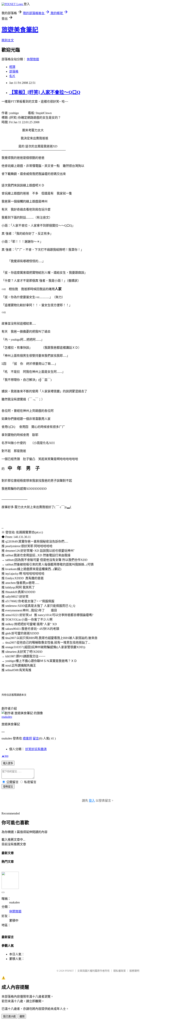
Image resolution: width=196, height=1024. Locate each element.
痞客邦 (27, 738)
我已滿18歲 (9, 1016)
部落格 (13, 71)
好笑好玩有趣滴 (36, 749)
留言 (36, 738)
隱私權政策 (119, 970)
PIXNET (69, 970)
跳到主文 (8, 40)
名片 (12, 76)
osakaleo (7, 716)
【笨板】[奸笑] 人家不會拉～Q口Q (44, 92)
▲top (5, 755)
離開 (22, 1016)
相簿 (12, 67)
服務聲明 (134, 970)
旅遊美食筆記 (20, 29)
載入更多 (8, 763)
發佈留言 (8, 786)
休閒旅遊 (33, 59)
